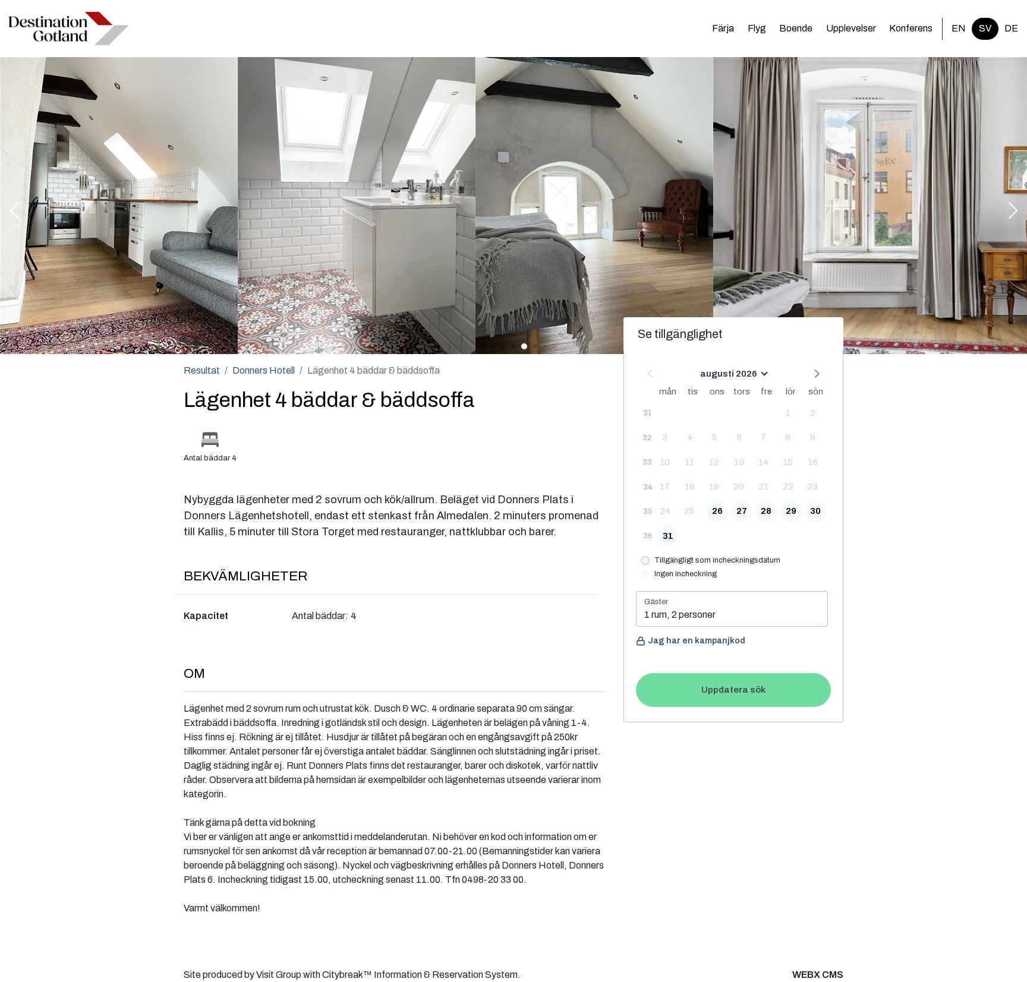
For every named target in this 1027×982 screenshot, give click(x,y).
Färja (723, 28)
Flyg (757, 28)
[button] (14, 211)
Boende (795, 28)
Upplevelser (851, 28)
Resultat (202, 370)
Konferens (911, 28)
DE (1011, 28)
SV (985, 28)
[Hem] (69, 28)
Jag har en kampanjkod (696, 640)
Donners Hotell (263, 370)
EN (959, 28)
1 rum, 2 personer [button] (680, 615)
